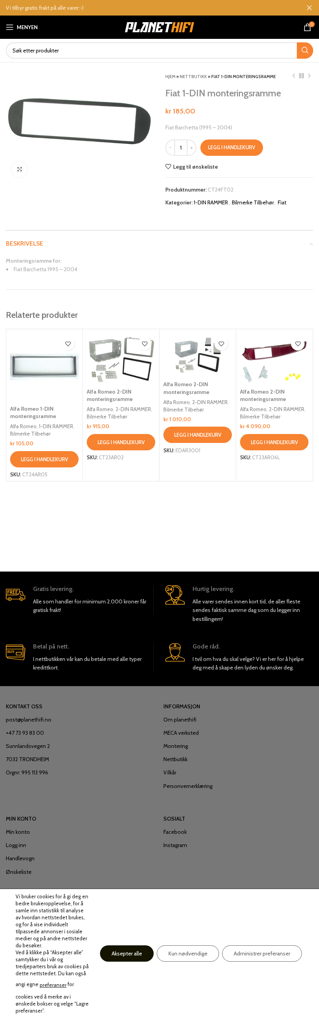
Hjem (170, 76)
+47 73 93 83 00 (25, 732)
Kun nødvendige (187, 953)
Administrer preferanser (262, 953)
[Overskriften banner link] (148, 8)
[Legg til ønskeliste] (68, 343)
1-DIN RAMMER (211, 202)
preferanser (53, 985)
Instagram (175, 845)
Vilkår (169, 772)
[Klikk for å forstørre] (19, 169)
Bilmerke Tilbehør (253, 202)
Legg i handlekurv (231, 147)
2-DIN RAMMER (133, 409)
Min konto (18, 831)
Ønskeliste (19, 871)
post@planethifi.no (28, 719)
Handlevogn (20, 858)
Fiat (282, 202)
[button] (44, 459)
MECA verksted (181, 732)
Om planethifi (179, 719)
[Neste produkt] (309, 76)
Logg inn (16, 845)
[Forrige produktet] (294, 76)
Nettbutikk (193, 76)
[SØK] (305, 50)
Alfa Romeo (23, 426)
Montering (175, 746)
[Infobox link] (79, 600)
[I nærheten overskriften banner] (309, 8)
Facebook (175, 831)
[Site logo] (160, 26)
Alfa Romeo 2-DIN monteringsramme (110, 395)
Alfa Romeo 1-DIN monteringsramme (33, 412)
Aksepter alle (127, 953)
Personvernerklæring (187, 786)
